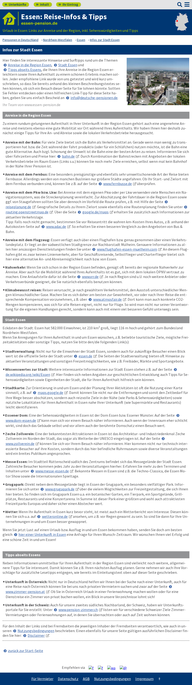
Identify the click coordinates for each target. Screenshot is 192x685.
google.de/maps (95, 212)
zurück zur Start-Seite (25, 650)
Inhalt (42, 4)
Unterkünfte (15, 4)
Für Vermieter (42, 678)
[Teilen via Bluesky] (102, 667)
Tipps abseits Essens (24, 69)
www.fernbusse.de (117, 183)
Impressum (144, 678)
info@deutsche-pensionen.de (94, 97)
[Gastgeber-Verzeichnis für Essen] (10, 19)
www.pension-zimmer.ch (78, 609)
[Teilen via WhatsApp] (113, 667)
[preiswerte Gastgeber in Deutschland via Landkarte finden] (181, 26)
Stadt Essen (67, 65)
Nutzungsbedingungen (36, 630)
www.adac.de (56, 226)
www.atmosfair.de (107, 299)
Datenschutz (68, 678)
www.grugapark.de (59, 489)
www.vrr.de (90, 276)
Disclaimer (36, 635)
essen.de (85, 356)
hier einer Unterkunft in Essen (42, 534)
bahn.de (68, 156)
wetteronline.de (55, 516)
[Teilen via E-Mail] (125, 667)
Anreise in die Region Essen (29, 65)
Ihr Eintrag (68, 4)
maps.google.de (50, 392)
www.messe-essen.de (52, 471)
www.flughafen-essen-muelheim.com (127, 249)
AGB (86, 678)
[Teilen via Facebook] (93, 667)
